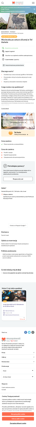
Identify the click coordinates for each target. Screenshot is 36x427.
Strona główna (5, 31)
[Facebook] (25, 332)
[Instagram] (32, 332)
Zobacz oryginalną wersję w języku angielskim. (13, 11)
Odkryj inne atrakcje (20, 134)
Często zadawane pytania (8, 387)
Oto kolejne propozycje (17, 122)
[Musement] (17, 3)
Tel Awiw (12, 31)
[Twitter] (29, 332)
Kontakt (4, 389)
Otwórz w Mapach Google (17, 225)
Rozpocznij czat (18, 179)
